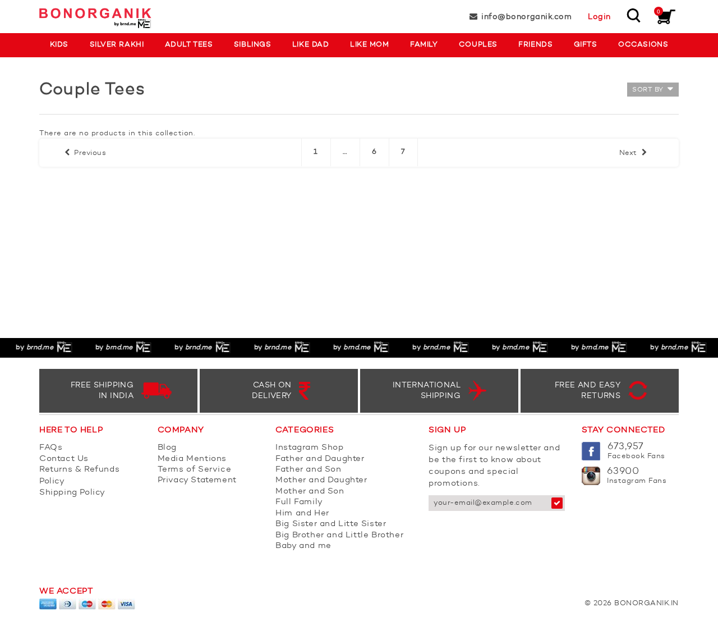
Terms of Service (195, 469)
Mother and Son (309, 491)
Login (599, 17)
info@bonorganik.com (526, 17)
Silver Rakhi (117, 44)
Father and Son (308, 469)
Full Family (299, 502)
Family (424, 44)
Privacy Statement (197, 480)
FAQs (50, 448)
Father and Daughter (319, 459)
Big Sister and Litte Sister (330, 524)
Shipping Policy (72, 492)
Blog (167, 448)
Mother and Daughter (321, 480)
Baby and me (303, 546)
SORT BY (648, 89)
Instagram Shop (309, 448)
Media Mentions (192, 459)
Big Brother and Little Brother (339, 535)
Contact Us (64, 459)
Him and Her (302, 513)
